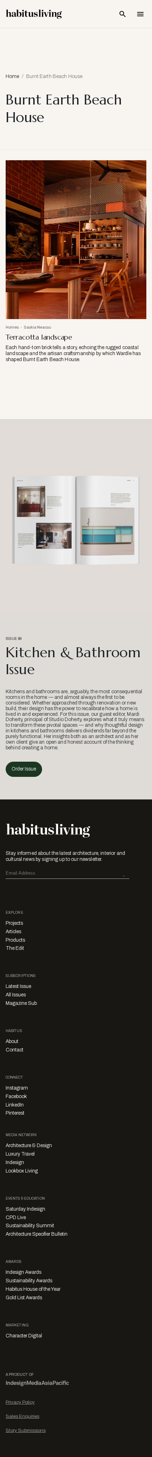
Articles (13, 931)
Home (12, 76)
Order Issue (24, 769)
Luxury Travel (20, 1154)
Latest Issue (18, 986)
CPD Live (16, 1217)
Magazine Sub (21, 1003)
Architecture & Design (29, 1145)
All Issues (16, 994)
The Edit (15, 948)
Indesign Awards (23, 1272)
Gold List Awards (24, 1297)
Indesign (15, 1162)
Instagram (17, 1088)
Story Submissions (26, 1430)
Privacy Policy (20, 1402)
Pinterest (15, 1113)
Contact (14, 1050)
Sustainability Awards (29, 1280)
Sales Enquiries (22, 1416)
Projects (14, 923)
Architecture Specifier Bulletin (37, 1234)
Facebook (16, 1096)
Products (15, 940)
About (12, 1041)
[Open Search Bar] (123, 14)
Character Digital (24, 1335)
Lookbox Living (22, 1171)
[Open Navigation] (140, 14)
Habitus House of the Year (33, 1289)
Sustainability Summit (30, 1225)
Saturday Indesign (25, 1209)
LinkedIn (15, 1105)
